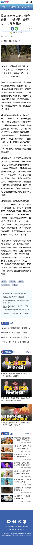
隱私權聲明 (23, 526)
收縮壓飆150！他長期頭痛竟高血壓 (14, 293)
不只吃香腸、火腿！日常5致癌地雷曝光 (17, 342)
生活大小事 (25, 7)
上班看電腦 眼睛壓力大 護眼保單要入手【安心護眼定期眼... (16, 310)
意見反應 (21, 529)
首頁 (4, 7)
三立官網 (16, 526)
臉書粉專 (13, 115)
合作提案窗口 (13, 529)
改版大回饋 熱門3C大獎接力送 (13, 297)
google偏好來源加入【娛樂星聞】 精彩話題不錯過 (16, 302)
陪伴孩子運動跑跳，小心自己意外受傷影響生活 (15, 307)
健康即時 (13, 7)
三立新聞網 (9, 526)
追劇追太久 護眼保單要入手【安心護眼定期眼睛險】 (16, 314)
